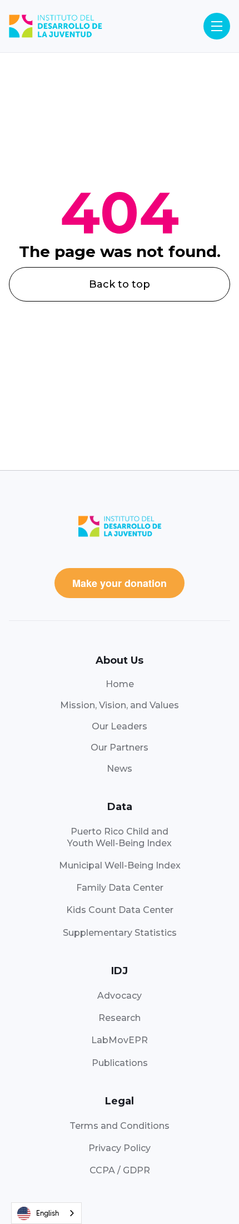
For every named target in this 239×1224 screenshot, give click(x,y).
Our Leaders (119, 726)
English (47, 1213)
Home (120, 684)
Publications (120, 1063)
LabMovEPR (119, 1040)
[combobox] (46, 1213)
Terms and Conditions (119, 1126)
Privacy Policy (119, 1148)
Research (119, 1018)
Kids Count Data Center (119, 910)
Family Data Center (119, 887)
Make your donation (119, 583)
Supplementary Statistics (120, 932)
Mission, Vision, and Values (119, 705)
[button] (216, 26)
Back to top (119, 284)
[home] (55, 26)
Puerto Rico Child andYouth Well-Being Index (119, 837)
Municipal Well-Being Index (120, 865)
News (119, 768)
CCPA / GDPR (119, 1170)
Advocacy (119, 995)
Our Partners (119, 747)
